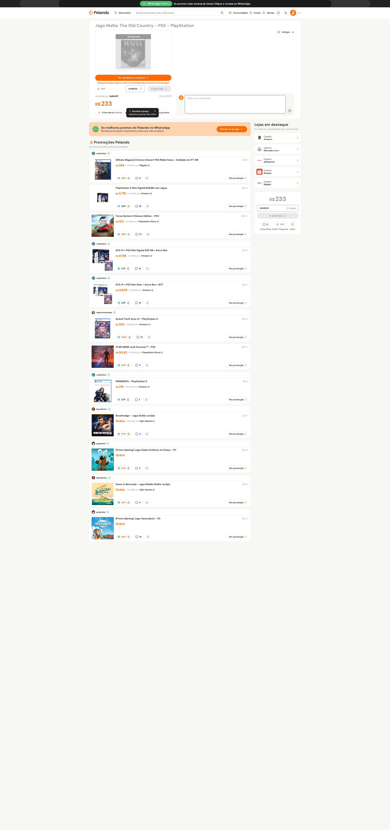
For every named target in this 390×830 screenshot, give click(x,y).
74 (141, 337)
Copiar (292, 208)
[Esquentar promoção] (128, 178)
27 (140, 234)
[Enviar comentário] (289, 110)
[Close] (155, 111)
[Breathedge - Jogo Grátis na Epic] (103, 435)
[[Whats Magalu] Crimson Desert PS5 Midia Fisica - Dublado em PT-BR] (103, 179)
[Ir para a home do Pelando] (99, 13)
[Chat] (278, 13)
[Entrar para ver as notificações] (286, 13)
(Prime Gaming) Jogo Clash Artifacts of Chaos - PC (146, 450)
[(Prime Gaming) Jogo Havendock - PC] (103, 538)
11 (140, 365)
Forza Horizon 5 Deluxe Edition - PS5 (137, 216)
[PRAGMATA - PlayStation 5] (103, 401)
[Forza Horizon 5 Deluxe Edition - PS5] (103, 236)
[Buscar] (222, 13)
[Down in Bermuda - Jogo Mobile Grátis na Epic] (103, 504)
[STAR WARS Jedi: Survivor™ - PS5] (103, 367)
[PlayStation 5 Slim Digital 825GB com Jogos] (103, 208)
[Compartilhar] (147, 178)
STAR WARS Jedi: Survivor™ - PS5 (135, 347)
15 (140, 268)
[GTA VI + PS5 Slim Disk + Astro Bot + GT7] (103, 304)
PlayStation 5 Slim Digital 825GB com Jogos (141, 188)
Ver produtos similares (131, 77)
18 (140, 206)
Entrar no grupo (229, 129)
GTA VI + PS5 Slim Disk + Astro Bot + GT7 (139, 284)
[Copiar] (141, 89)
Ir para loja (275, 215)
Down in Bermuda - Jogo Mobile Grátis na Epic (143, 484)
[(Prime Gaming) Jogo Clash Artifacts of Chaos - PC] (103, 469)
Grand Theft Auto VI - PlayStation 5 (137, 319)
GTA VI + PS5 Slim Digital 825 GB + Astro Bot (141, 250)
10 (140, 536)
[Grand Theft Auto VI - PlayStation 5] (103, 339)
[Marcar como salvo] (292, 224)
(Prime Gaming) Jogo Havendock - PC (138, 518)
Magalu (143, 165)
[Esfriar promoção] (119, 178)
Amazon (145, 193)
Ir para (157, 88)
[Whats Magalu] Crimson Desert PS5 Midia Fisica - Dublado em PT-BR (157, 159)
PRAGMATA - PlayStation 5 (131, 381)
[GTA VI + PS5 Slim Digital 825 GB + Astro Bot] (103, 270)
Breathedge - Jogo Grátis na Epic (135, 415)
